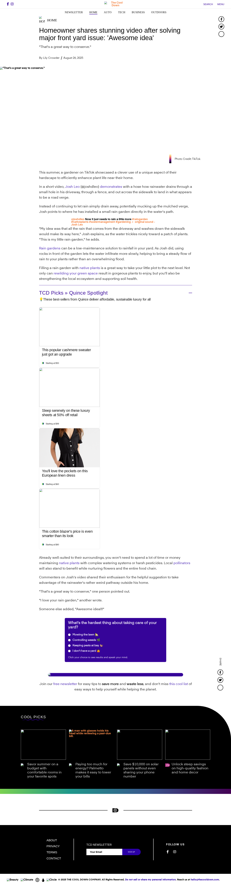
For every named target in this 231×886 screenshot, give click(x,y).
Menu (220, 4)
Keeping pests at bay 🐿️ (87, 645)
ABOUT (52, 840)
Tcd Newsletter (99, 845)
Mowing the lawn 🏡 (85, 634)
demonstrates (111, 187)
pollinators (182, 563)
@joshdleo (77, 219)
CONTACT (54, 858)
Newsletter (74, 12)
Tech (121, 12)
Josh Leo (72, 187)
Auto (108, 12)
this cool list (178, 684)
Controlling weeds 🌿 (86, 640)
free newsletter (65, 684)
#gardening (123, 222)
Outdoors (158, 12)
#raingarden (140, 219)
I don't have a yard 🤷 (86, 651)
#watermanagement (102, 222)
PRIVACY (53, 846)
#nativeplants (79, 222)
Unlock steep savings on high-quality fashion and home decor (190, 768)
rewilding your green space (76, 273)
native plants (89, 268)
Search (208, 4)
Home (93, 12)
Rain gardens (49, 248)
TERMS (52, 852)
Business (138, 12)
